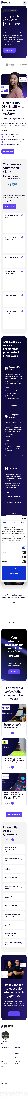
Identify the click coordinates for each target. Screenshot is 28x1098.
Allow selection (14, 573)
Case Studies (4, 1063)
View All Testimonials (14, 623)
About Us (17, 1061)
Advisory (17, 1053)
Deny (14, 578)
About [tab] (23, 522)
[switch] (24, 552)
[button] (25, 3)
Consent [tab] (5, 522)
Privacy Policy (4, 1083)
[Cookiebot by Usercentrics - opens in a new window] (20, 518)
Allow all (14, 568)
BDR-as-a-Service (19, 1051)
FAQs (2, 1066)
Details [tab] (14, 522)
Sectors (3, 1051)
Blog (2, 1061)
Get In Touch (18, 1063)
